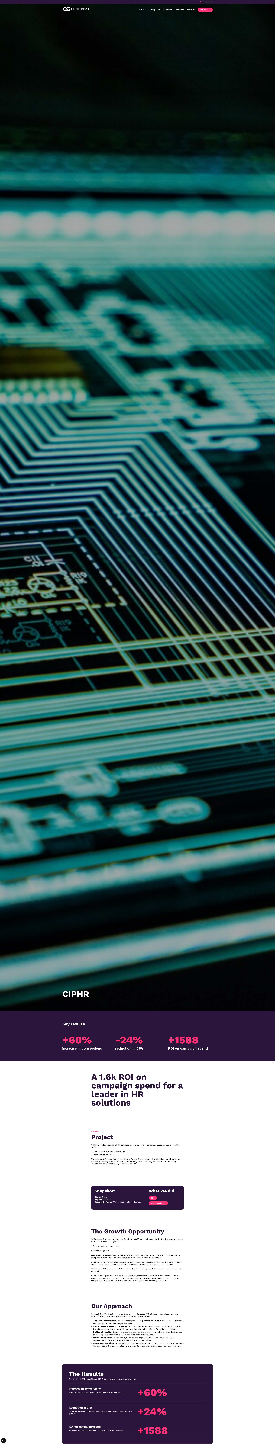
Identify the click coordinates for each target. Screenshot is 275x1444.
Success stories (165, 10)
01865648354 (205, 2)
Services (143, 10)
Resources (179, 10)
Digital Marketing (158, 1203)
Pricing (152, 10)
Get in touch (205, 10)
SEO (153, 1198)
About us (191, 10)
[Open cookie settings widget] (3, 1440)
